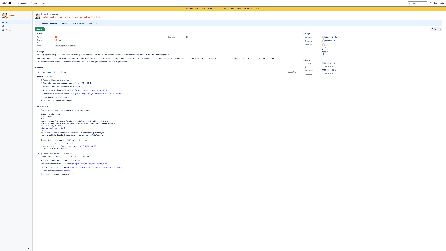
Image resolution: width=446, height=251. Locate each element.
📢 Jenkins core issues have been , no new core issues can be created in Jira (223, 9)
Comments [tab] (47, 72)
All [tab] (39, 72)
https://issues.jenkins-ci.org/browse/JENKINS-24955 (76, 146)
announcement (65, 97)
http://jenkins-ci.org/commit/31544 (54, 128)
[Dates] (304, 60)
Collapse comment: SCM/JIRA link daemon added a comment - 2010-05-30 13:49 (39, 110)
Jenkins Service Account (62, 80)
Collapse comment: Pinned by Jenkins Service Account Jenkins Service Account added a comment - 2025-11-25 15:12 (39, 80)
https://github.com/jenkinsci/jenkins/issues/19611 (89, 90)
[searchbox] (417, 3)
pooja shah (47, 140)
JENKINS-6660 (56, 14)
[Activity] (35, 67)
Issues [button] (43, 3)
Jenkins (44, 14)
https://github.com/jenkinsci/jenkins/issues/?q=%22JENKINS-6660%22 (96, 94)
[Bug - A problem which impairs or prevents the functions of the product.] (56, 37)
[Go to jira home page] (7, 3)
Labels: (40, 46)
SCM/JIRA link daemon (51, 110)
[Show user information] (336, 37)
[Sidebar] (28, 248)
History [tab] (56, 72)
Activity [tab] (64, 72)
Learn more (92, 23)
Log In (441, 3)
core (57, 43)
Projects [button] (34, 3)
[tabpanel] (168, 125)
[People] (304, 34)
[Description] (35, 52)
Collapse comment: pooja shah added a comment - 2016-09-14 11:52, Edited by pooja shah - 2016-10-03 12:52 (39, 140)
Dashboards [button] (22, 3)
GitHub (77, 87)
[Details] (35, 34)
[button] (431, 3)
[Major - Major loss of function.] (56, 40)
